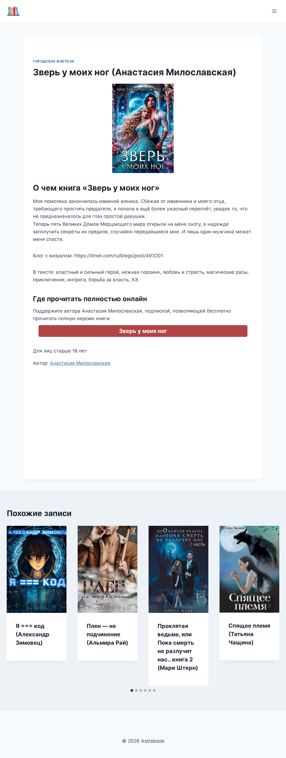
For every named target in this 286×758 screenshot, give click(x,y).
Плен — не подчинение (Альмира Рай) (107, 634)
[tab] (131, 690)
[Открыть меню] (274, 11)
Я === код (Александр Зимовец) (32, 634)
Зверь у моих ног (143, 331)
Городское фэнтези (53, 61)
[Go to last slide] (17, 605)
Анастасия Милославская (80, 363)
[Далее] (269, 605)
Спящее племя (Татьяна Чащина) (249, 634)
